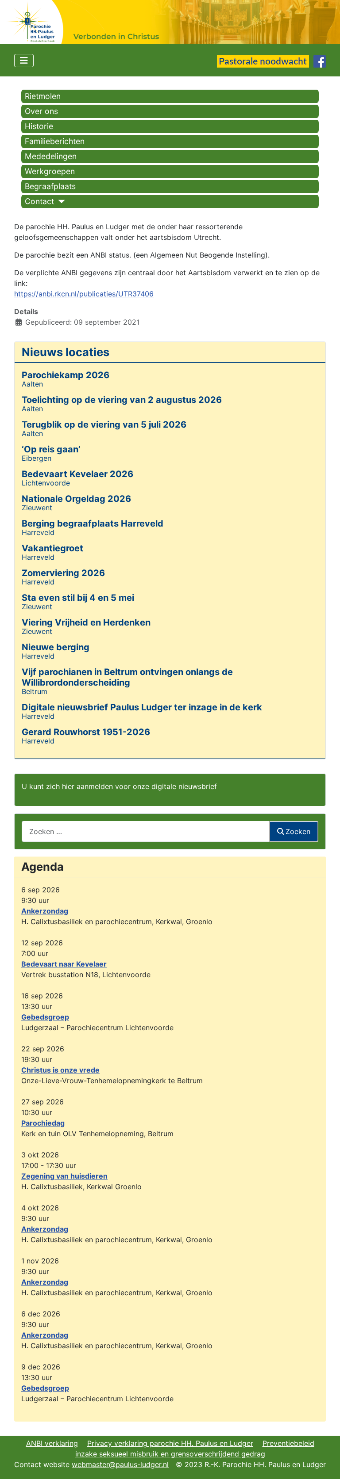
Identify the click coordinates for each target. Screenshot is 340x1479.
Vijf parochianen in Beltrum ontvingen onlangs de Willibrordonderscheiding (127, 677)
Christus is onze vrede (60, 1070)
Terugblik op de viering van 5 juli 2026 (104, 424)
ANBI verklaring (52, 1443)
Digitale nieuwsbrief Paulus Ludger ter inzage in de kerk (142, 707)
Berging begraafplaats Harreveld (92, 523)
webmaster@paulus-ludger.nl (120, 1464)
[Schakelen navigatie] (24, 60)
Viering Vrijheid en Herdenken (86, 622)
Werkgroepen (50, 171)
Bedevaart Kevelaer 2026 (77, 474)
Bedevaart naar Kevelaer (64, 963)
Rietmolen (43, 96)
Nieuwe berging (55, 647)
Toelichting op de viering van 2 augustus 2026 (122, 399)
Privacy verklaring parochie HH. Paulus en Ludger (170, 1443)
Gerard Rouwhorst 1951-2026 (86, 732)
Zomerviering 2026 (63, 573)
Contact (39, 201)
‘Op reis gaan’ (51, 449)
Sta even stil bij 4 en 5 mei (78, 597)
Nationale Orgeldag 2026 (76, 498)
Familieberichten (55, 141)
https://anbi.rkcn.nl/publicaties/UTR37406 (84, 293)
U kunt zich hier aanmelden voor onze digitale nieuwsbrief (119, 786)
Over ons (41, 111)
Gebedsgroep (45, 1017)
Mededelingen (51, 156)
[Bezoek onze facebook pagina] (319, 60)
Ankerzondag (44, 910)
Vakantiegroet (52, 548)
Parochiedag (43, 1123)
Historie (39, 126)
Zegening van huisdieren (64, 1176)
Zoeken (298, 831)
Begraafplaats (50, 186)
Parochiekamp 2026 (65, 375)
